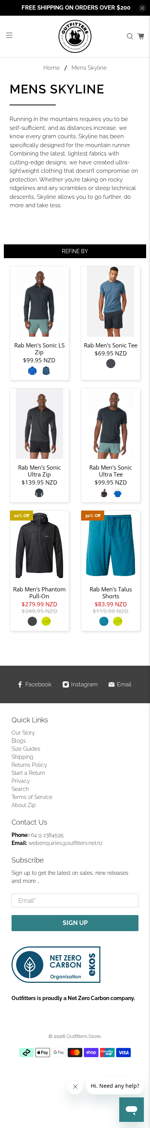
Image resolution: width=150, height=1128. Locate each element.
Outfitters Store (84, 1036)
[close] (142, 8)
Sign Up (75, 923)
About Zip (24, 805)
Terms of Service (32, 797)
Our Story (23, 733)
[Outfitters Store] (75, 36)
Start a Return (28, 773)
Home (51, 68)
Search (20, 789)
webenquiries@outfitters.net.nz (65, 843)
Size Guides (26, 749)
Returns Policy (29, 765)
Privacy (21, 781)
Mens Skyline (89, 68)
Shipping (22, 757)
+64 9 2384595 (46, 835)
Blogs (19, 741)
